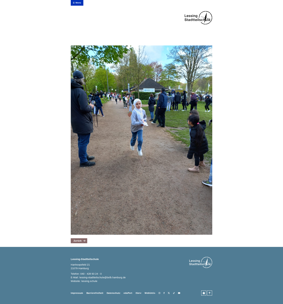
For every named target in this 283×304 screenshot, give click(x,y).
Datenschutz (113, 293)
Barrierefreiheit (94, 293)
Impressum (77, 293)
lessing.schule (89, 281)
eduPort (128, 293)
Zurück (78, 240)
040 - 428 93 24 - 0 (91, 273)
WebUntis (150, 293)
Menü (78, 2)
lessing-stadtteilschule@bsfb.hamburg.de (102, 277)
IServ (138, 293)
